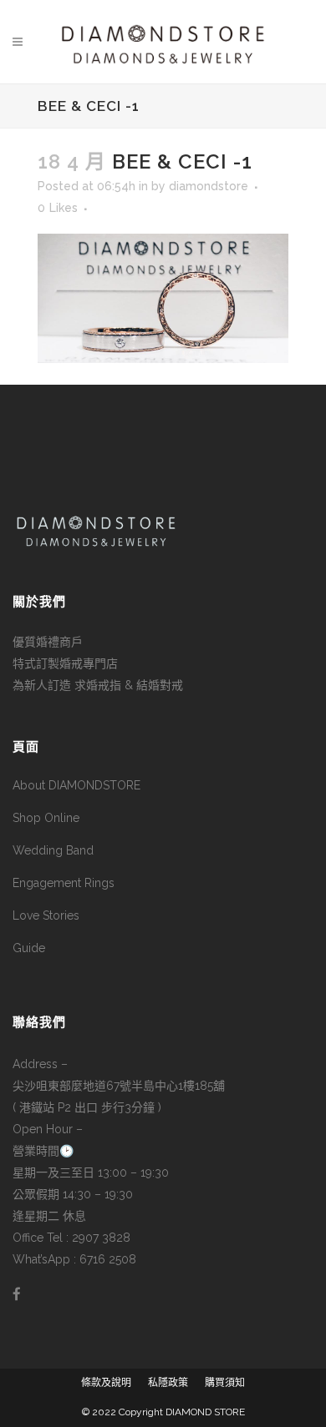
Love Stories (46, 915)
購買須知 (225, 1383)
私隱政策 (168, 1383)
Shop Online (46, 817)
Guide (29, 948)
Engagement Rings (64, 883)
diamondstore (208, 186)
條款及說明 (106, 1383)
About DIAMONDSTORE (76, 785)
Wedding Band (53, 850)
